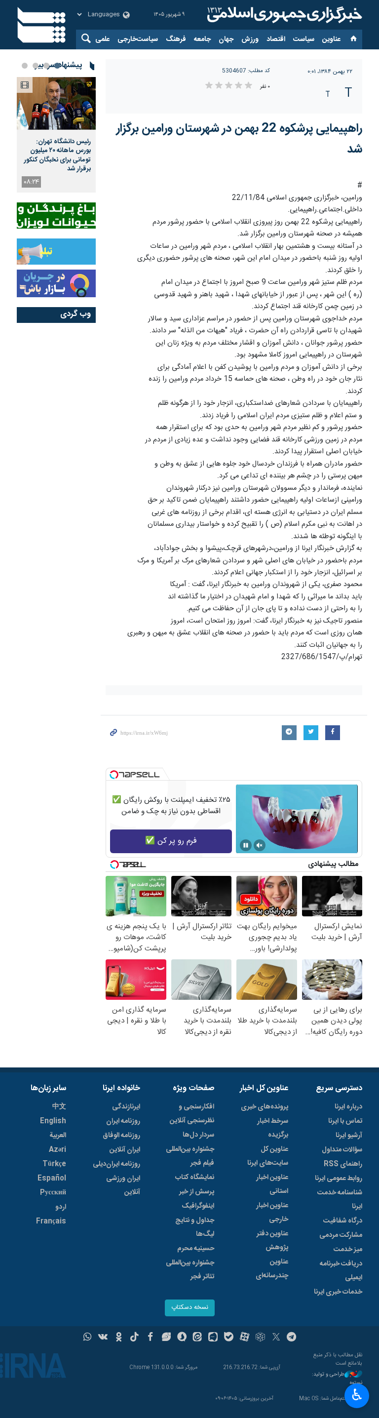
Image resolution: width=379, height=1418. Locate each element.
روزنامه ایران (123, 1121)
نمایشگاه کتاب (194, 1177)
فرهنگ (176, 39)
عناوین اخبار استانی (272, 1184)
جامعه (202, 39)
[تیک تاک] (134, 1338)
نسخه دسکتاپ (189, 1307)
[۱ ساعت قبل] (56, 103)
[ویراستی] (166, 1338)
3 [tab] (35, 66)
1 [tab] (57, 66)
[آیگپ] (213, 1338)
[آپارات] (244, 1338)
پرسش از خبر (196, 1192)
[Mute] (259, 845)
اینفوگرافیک (198, 1206)
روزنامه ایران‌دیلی (116, 1164)
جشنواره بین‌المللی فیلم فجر (190, 1156)
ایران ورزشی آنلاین (123, 1185)
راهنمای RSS (343, 1164)
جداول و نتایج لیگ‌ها (194, 1227)
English (53, 1121)
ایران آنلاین (125, 1150)
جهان (226, 39)
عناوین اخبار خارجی (272, 1212)
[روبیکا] (260, 1338)
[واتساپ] (87, 1338)
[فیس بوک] (150, 1338)
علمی (102, 39)
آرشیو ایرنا (349, 1136)
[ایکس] (276, 1338)
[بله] (228, 1338)
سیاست (303, 39)
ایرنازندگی (126, 1107)
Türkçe (54, 1164)
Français (51, 1221)
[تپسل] (114, 775)
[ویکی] (103, 1338)
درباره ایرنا (348, 1107)
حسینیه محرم (195, 1249)
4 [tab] (25, 66)
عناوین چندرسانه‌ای (272, 1269)
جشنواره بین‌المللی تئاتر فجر (190, 1270)
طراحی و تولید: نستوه (337, 1379)
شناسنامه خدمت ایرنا (339, 1200)
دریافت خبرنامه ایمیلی (341, 1271)
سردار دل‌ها (198, 1135)
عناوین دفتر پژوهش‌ (272, 1241)
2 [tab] (46, 66)
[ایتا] (197, 1338)
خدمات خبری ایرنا (338, 1292)
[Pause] (246, 845)
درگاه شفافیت (342, 1221)
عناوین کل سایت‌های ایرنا (267, 1156)
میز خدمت (348, 1250)
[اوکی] (118, 1338)
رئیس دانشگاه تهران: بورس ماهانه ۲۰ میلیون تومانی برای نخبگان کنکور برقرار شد (57, 155)
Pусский (53, 1193)
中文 (59, 1107)
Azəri (57, 1150)
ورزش (250, 39)
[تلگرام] (292, 1338)
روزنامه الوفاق (121, 1136)
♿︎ (357, 1395)
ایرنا (283, 15)
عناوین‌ (331, 39)
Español (52, 1178)
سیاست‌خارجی (137, 39)
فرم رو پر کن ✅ (171, 841)
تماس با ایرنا (345, 1121)
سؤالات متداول (342, 1150)
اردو (60, 1207)
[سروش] (182, 1338)
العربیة (57, 1136)
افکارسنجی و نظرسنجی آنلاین (192, 1114)
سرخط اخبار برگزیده (272, 1128)
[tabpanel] (56, 135)
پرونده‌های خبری (264, 1107)
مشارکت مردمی (340, 1235)
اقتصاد (275, 39)
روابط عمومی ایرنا (338, 1178)
